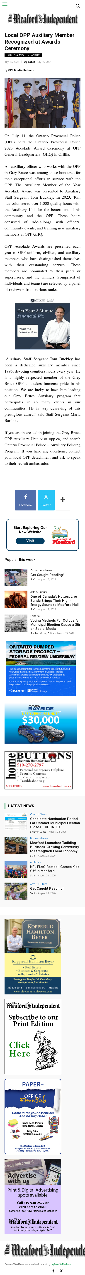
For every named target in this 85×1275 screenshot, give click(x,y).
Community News (41, 570)
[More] (63, 500)
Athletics (35, 862)
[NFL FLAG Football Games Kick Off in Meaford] (16, 869)
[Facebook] (53, 1271)
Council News (38, 814)
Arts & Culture (39, 592)
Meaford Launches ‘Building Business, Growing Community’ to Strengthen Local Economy (55, 847)
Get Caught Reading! (47, 575)
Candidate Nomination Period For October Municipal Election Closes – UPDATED (55, 823)
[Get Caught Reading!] (16, 577)
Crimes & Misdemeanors (23, 55)
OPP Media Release (21, 70)
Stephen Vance (38, 831)
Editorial (35, 616)
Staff (32, 579)
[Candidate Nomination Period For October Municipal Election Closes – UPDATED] (16, 821)
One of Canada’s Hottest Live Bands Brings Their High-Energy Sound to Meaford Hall (54, 600)
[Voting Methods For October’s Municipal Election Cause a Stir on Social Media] (16, 623)
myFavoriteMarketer (61, 1264)
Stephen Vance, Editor (42, 633)
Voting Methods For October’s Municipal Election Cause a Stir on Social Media (55, 624)
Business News (39, 838)
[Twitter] (61, 1271)
